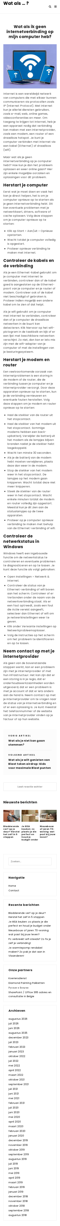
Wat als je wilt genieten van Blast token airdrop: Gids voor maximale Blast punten (29, 764)
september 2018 (18, 1210)
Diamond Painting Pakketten (26, 983)
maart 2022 (15, 1075)
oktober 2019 (16, 1149)
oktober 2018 (16, 1205)
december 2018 (18, 1196)
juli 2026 (13, 1023)
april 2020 (14, 1121)
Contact (13, 890)
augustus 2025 (18, 1033)
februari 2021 (16, 1103)
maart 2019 (15, 1182)
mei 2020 (14, 1117)
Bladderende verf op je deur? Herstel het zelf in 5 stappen (11, 831)
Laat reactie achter (30, 786)
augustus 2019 (17, 1159)
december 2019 (18, 1140)
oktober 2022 (16, 1056)
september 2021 (18, 1084)
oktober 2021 (16, 1079)
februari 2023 (16, 1047)
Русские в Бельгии (18, 987)
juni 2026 (14, 1028)
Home (12, 885)
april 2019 (14, 1177)
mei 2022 (14, 1065)
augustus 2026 (18, 1019)
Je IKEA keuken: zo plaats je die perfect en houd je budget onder (30, 833)
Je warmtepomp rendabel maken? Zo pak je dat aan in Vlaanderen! (26, 951)
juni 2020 (14, 1112)
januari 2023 (16, 1051)
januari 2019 (15, 1191)
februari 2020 (17, 1131)
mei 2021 (13, 1098)
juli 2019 (13, 1163)
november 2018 (18, 1201)
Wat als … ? (16, 3)
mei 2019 (13, 1173)
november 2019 (18, 1145)
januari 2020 (16, 1135)
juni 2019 (13, 1168)
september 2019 (18, 1154)
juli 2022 (13, 1061)
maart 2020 (15, 1126)
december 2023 (18, 1037)
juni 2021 (13, 1093)
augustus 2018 (17, 1215)
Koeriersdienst (17, 978)
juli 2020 (13, 1107)
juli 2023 (13, 1042)
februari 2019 (16, 1187)
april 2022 (14, 1070)
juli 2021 (13, 1089)
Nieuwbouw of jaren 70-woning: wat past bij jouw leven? (47, 831)
